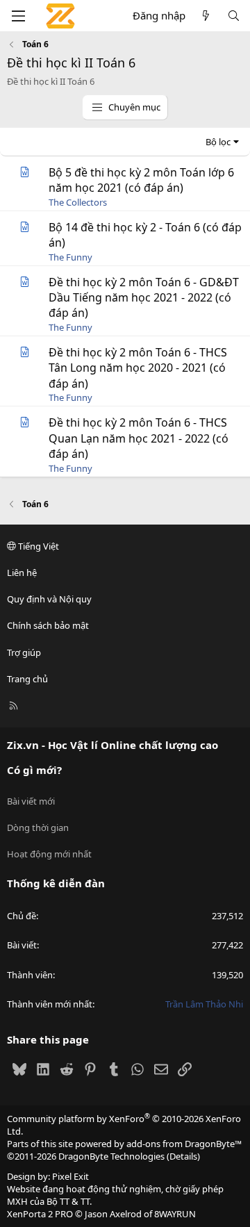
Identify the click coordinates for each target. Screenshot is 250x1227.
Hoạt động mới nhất (49, 854)
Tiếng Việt (37, 546)
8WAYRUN (175, 1214)
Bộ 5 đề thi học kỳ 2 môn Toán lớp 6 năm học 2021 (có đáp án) (141, 180)
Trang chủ (27, 679)
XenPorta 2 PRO (40, 1214)
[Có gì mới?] (205, 15)
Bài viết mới (31, 801)
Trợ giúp (24, 652)
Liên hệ (22, 572)
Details (183, 1156)
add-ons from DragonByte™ (184, 1143)
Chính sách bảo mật (48, 625)
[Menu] (18, 16)
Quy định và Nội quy (49, 599)
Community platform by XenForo (124, 1124)
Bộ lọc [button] (218, 141)
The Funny (70, 257)
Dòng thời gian (38, 827)
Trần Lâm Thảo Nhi (204, 1004)
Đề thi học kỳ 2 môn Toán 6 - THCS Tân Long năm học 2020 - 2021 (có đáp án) (138, 368)
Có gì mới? (34, 770)
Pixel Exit (70, 1176)
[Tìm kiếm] (233, 15)
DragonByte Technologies (111, 1156)
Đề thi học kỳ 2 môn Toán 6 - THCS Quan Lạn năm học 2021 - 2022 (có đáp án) (138, 438)
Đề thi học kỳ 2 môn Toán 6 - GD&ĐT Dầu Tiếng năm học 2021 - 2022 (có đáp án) (144, 297)
